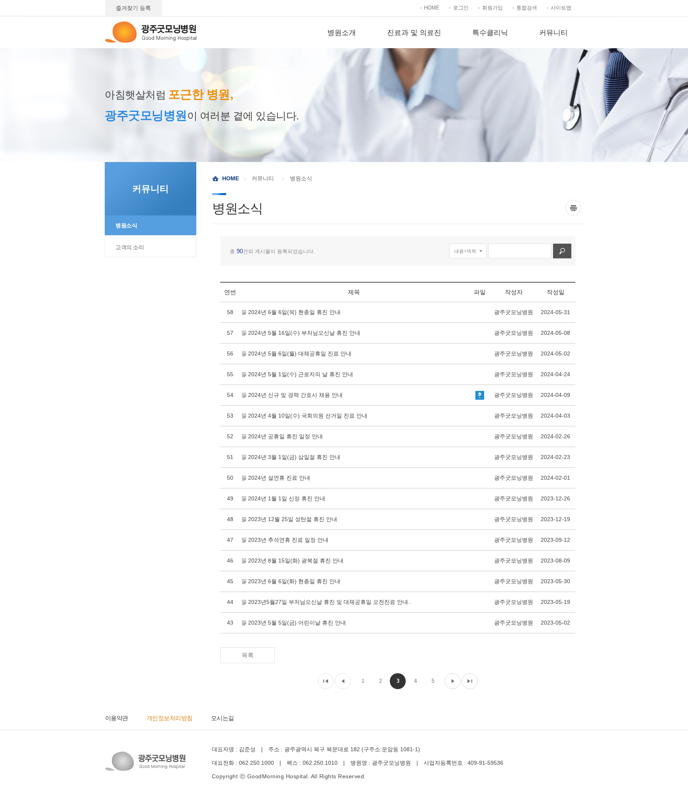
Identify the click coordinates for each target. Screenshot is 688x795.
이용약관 (116, 718)
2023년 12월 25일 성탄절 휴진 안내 (292, 519)
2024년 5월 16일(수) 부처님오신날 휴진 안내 (304, 333)
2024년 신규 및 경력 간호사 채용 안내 (295, 395)
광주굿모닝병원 (151, 32)
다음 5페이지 (453, 681)
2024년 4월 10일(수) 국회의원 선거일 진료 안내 (307, 415)
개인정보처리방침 (170, 718)
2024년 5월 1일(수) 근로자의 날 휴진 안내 (300, 374)
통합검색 (526, 8)
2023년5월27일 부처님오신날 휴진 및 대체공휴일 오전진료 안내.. (329, 602)
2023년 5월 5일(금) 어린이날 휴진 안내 (297, 622)
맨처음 (326, 681)
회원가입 (492, 8)
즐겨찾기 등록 (133, 8)
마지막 (470, 681)
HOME (432, 8)
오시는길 (222, 718)
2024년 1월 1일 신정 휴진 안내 (286, 498)
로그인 (461, 8)
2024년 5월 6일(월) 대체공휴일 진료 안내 (300, 353)
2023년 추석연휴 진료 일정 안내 (288, 540)
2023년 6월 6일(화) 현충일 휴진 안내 (294, 581)
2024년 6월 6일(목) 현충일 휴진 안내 (294, 312)
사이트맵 (561, 8)
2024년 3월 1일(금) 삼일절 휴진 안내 (294, 457)
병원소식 (126, 225)
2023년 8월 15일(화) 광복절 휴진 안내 (296, 560)
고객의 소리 (129, 247)
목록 (248, 655)
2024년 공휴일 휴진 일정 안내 (285, 436)
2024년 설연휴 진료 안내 (279, 478)
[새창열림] (574, 208)
